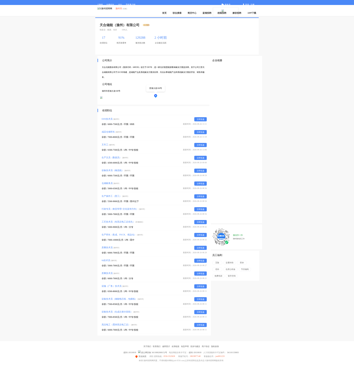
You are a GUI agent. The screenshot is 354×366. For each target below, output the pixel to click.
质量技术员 (110, 247)
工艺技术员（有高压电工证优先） (122, 222)
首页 (164, 13)
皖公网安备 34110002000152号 (154, 352)
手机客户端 (130, 5)
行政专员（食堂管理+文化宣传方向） (123, 209)
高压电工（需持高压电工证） (119, 324)
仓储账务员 (110, 183)
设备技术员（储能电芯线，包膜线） (123, 299)
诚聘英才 (166, 346)
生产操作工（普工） (115, 196)
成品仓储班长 (112, 132)
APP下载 (251, 13)
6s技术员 (109, 260)
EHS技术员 (110, 119)
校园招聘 (222, 13)
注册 (252, 5)
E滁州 (100, 5)
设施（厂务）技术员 (115, 286)
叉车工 (108, 144)
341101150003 (233, 352)
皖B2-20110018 (130, 352)
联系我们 (157, 346)
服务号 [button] (228, 5)
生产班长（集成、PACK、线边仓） (122, 234)
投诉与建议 (195, 346)
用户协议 (205, 346)
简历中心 (192, 13)
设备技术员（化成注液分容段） (120, 312)
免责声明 (185, 346)
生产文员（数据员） (115, 157)
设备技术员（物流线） (116, 170)
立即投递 (200, 119)
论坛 (120, 5)
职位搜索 (177, 13)
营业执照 (142, 356)
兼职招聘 (236, 13)
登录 (247, 5)
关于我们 (147, 346)
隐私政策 (215, 346)
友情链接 (175, 346)
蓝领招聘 (207, 13)
